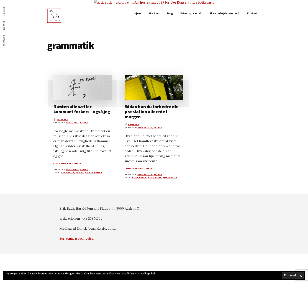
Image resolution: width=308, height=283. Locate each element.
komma (80, 172)
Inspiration (144, 127)
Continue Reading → (67, 163)
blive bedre (139, 177)
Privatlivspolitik (146, 273)
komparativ (170, 177)
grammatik (67, 172)
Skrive (84, 122)
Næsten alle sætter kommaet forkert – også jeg (81, 109)
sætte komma (93, 172)
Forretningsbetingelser (77, 238)
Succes (158, 127)
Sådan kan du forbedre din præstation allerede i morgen (152, 112)
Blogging (72, 122)
